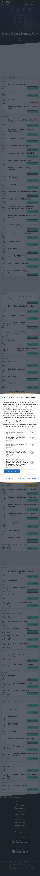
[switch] (32, 438)
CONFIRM (12, 471)
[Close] (36, 398)
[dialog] (20, 438)
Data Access (20, 478)
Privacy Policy (31, 478)
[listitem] (20, 432)
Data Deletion (8, 478)
